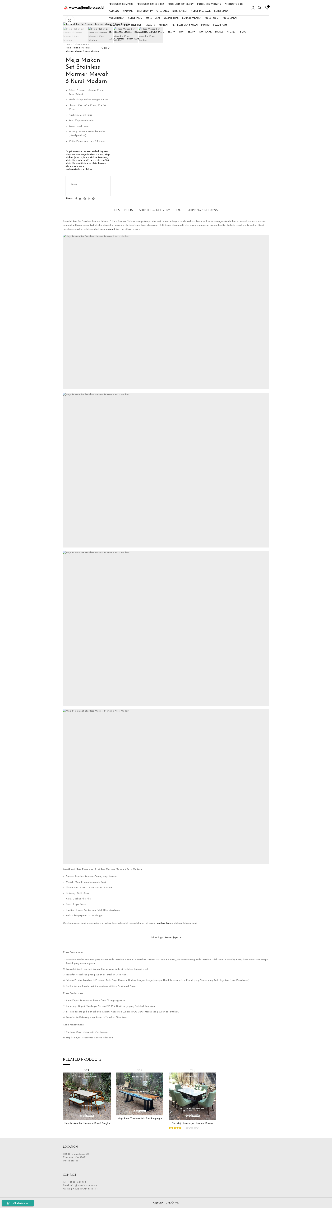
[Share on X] (91, 181)
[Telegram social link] (93, 198)
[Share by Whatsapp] (92, 189)
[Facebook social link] (76, 198)
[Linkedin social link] (89, 198)
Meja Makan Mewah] (77, 160)
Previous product (102, 48)
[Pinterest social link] (84, 198)
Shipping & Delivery (154, 210)
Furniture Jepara (81, 151)
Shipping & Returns (202, 210)
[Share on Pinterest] (100, 181)
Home (69, 44)
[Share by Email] (101, 189)
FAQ (179, 210)
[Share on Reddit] (75, 189)
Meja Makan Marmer (95, 157)
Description (123, 210)
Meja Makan (81, 44)
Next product (109, 48)
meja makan (106, 229)
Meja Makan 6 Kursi (92, 154)
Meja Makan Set (99, 160)
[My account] (253, 7)
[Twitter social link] (80, 198)
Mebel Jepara (100, 151)
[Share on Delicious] (83, 189)
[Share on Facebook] (83, 181)
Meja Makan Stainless (78, 163)
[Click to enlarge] (70, 20)
